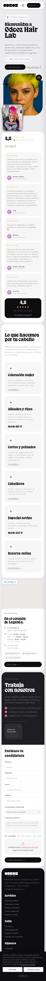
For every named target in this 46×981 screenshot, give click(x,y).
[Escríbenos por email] (39, 78)
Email (8, 784)
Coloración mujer (12, 904)
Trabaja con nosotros (13, 937)
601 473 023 (12, 648)
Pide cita (33, 5)
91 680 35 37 (10, 886)
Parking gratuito (11, 930)
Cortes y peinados (12, 908)
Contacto (9, 926)
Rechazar (13, 969)
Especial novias (11, 915)
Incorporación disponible (14, 807)
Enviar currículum (16, 860)
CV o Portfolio (23, 836)
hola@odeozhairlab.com (15, 889)
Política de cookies (27, 964)
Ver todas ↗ (10, 146)
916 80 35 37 (12, 645)
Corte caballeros (12, 911)
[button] (13, 731)
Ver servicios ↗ (34, 67)
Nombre (9, 762)
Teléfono (8, 795)
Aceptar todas (33, 969)
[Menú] (23, 5)
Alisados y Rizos (11, 901)
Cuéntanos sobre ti (12, 818)
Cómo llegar (13, 664)
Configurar (23, 975)
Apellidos (8, 773)
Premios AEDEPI (12, 933)
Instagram (9, 948)
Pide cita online (15, 67)
